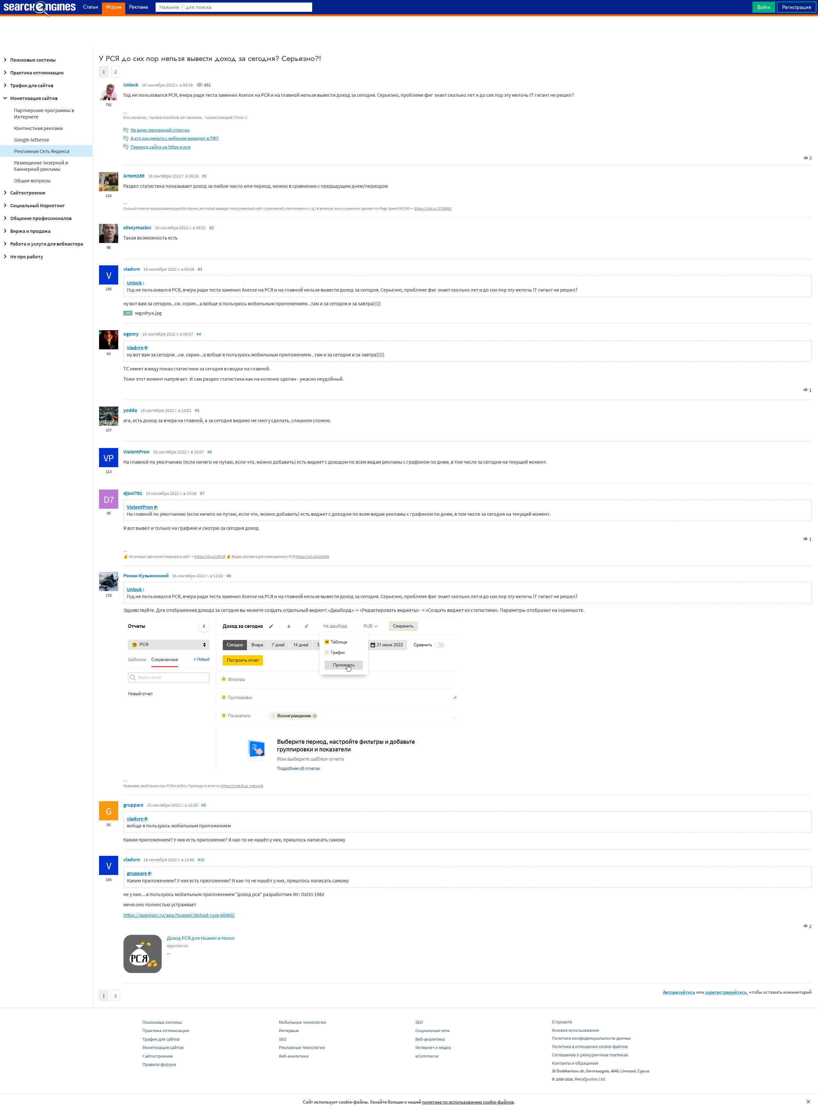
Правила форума (159, 1064)
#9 (203, 805)
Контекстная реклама (38, 128)
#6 (209, 452)
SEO (282, 1039)
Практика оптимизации (37, 72)
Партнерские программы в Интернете (44, 113)
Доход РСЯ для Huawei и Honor (201, 938)
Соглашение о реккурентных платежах (590, 1055)
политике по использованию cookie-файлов (468, 1102)
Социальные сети (432, 1030)
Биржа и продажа (30, 231)
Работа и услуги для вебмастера (46, 243)
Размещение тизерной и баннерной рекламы (41, 165)
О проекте (562, 1022)
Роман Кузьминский (146, 575)
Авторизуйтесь (679, 992)
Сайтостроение (27, 192)
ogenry (131, 334)
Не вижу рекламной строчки (160, 130)
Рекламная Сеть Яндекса (41, 151)
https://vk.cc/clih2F (210, 556)
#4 (199, 334)
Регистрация (796, 7)
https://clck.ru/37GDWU (433, 208)
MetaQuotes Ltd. (590, 1079)
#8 (229, 576)
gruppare (133, 805)
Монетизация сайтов (34, 98)
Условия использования (575, 1030)
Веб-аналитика (293, 1056)
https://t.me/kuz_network (242, 785)
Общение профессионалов (41, 218)
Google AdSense (31, 139)
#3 (200, 269)
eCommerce (426, 1056)
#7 (202, 493)
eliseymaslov (137, 227)
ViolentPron (136, 451)
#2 (211, 228)
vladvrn (131, 269)
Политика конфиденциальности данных (591, 1038)
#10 (201, 860)
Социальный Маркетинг (37, 205)
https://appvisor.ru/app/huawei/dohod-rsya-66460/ (179, 915)
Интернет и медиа (433, 1047)
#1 (204, 176)
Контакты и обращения (575, 1063)
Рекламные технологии (302, 1047)
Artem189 (133, 175)
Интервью (289, 1030)
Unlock (130, 84)
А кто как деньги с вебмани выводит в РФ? (174, 138)
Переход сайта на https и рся (160, 147)
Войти (763, 7)
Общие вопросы (32, 180)
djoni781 (132, 493)
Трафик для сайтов (31, 85)
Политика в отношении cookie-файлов (590, 1046)
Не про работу (26, 256)
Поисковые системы (33, 60)
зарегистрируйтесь (726, 992)
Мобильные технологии (302, 1022)
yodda (130, 410)
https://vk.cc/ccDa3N (312, 556)
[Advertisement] (409, 32)
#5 (197, 410)
